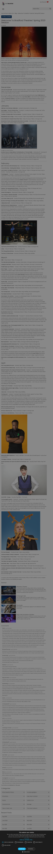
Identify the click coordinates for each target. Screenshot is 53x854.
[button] (26, 839)
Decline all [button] (30, 848)
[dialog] (26, 842)
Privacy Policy (26, 838)
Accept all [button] (21, 848)
